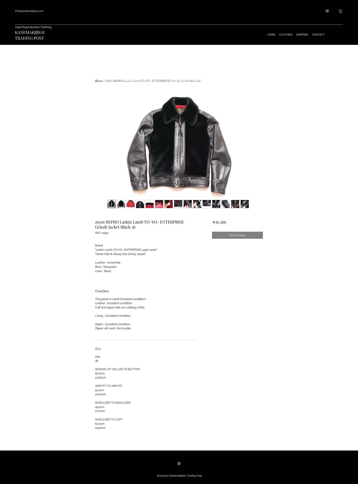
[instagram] (327, 11)
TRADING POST (29, 38)
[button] (340, 11)
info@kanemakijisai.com (29, 10)
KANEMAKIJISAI (29, 32)
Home (99, 81)
